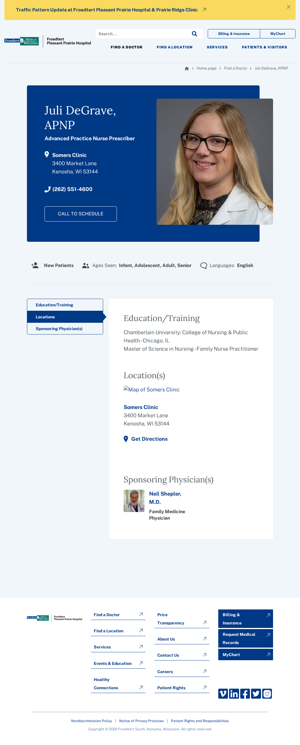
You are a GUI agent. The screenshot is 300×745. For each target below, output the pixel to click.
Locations (45, 317)
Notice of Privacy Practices (141, 721)
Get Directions (149, 439)
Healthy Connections (106, 683)
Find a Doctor (127, 47)
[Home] (187, 68)
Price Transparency (170, 618)
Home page (207, 68)
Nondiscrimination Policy (91, 721)
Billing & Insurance (234, 34)
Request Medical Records (239, 638)
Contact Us (168, 655)
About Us (166, 639)
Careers (165, 671)
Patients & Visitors (264, 47)
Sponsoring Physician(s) (59, 328)
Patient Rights (171, 687)
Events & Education (113, 663)
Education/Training (54, 305)
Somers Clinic (141, 407)
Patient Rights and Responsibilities (200, 721)
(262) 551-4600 (72, 189)
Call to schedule (80, 214)
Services (217, 47)
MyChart (277, 34)
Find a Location (175, 47)
